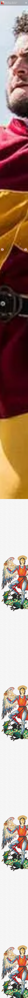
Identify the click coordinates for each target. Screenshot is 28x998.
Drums (6, 874)
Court (6, 877)
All (6, 861)
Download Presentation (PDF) (10, 843)
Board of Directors (9, 864)
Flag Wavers (8, 867)
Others (6, 880)
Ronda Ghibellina (7, 848)
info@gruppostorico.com (15, 541)
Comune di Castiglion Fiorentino (10, 846)
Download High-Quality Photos (10, 838)
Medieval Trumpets (9, 870)
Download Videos (7, 840)
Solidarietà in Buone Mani (9, 851)
